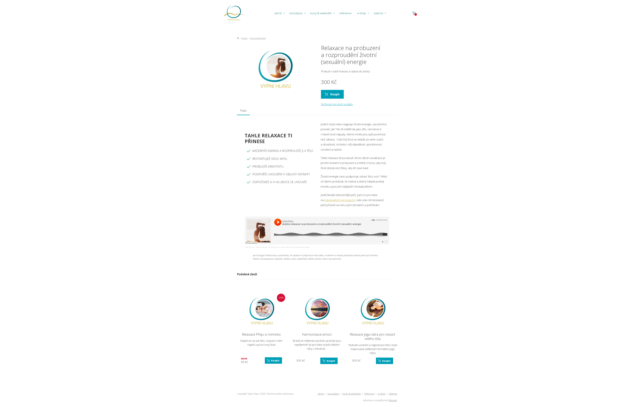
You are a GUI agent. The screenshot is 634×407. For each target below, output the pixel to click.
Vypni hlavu (249, 247)
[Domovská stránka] (238, 38)
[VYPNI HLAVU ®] (233, 13)
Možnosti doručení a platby (337, 104)
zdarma (378, 13)
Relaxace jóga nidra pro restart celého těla (372, 336)
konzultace (295, 13)
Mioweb (393, 400)
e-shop (361, 13)
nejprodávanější (258, 38)
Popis (243, 110)
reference (345, 13)
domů (278, 13)
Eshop (244, 38)
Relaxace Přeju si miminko (261, 334)
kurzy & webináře (321, 13)
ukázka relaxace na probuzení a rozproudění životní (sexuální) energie (282, 247)
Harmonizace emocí (317, 334)
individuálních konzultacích (339, 200)
